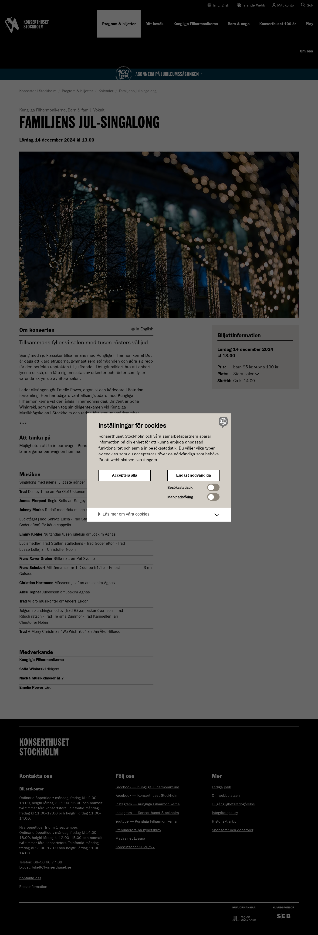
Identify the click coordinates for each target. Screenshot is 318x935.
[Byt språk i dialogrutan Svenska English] (222, 422)
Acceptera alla (124, 475)
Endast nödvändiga (193, 475)
